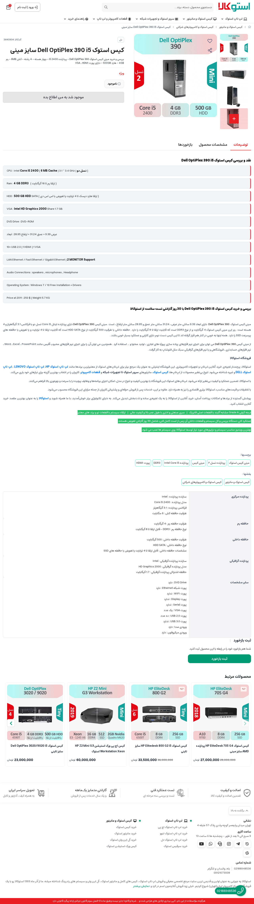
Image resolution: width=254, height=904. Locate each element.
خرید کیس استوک (126, 827)
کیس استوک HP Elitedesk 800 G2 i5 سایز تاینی (161, 748)
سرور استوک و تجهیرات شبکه (157, 19)
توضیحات (241, 145)
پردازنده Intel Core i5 (176, 463)
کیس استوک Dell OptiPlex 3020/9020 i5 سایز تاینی (37, 748)
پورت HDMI (143, 463)
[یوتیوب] (201, 844)
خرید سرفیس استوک (176, 846)
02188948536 (242, 869)
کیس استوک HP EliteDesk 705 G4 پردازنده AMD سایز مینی (222, 748)
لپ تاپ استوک (233, 19)
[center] (106, 7)
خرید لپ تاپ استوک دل (174, 840)
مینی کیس (198, 463)
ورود (31, 7)
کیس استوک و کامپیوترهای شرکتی (194, 27)
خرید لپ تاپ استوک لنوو (174, 833)
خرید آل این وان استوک (123, 840)
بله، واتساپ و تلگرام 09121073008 (219, 871)
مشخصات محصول (213, 145)
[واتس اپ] (211, 844)
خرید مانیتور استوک (125, 833)
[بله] (247, 844)
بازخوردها (185, 145)
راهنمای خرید (76, 19)
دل (120, 40)
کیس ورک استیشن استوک (122, 846)
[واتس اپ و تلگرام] (220, 844)
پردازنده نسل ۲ (216, 463)
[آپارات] (247, 853)
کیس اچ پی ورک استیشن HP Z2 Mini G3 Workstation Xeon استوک (100, 748)
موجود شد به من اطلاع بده (63, 97)
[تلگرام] (238, 844)
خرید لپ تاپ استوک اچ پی (173, 827)
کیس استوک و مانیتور (199, 19)
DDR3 (157, 463)
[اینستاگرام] (229, 844)
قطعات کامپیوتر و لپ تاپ (112, 19)
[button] (11, 723)
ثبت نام (21, 7)
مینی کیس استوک (239, 463)
